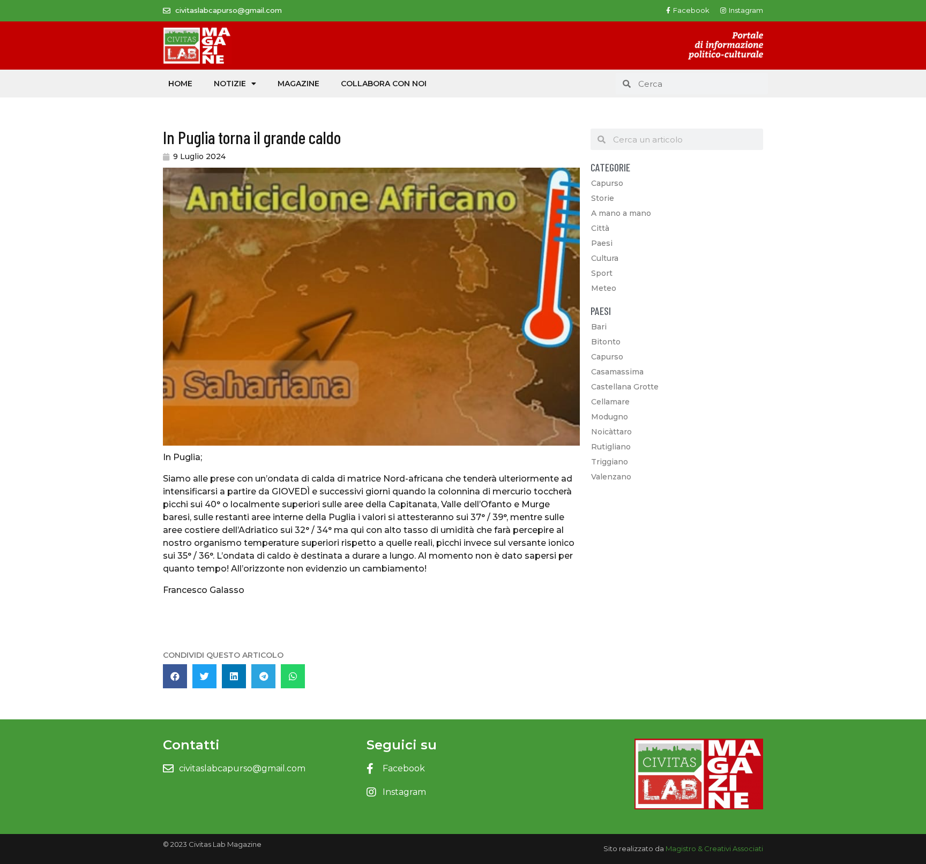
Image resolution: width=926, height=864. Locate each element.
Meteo (603, 288)
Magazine (298, 83)
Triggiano (609, 462)
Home (180, 83)
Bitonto (606, 342)
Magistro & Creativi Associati (714, 848)
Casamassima (617, 372)
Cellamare (610, 402)
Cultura (604, 258)
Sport (602, 273)
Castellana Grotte (625, 387)
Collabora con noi (384, 83)
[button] (175, 676)
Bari (599, 327)
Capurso (607, 183)
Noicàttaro (611, 432)
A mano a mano (621, 213)
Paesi (602, 243)
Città (600, 228)
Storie (602, 198)
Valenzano (611, 477)
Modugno (609, 417)
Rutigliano (611, 447)
